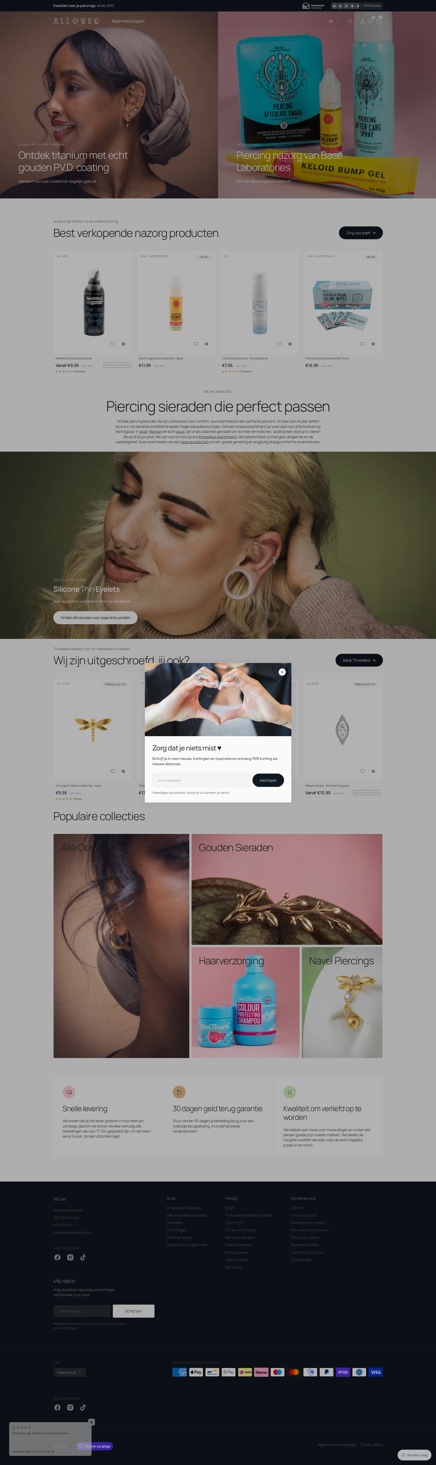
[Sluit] (282, 672)
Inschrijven (268, 780)
